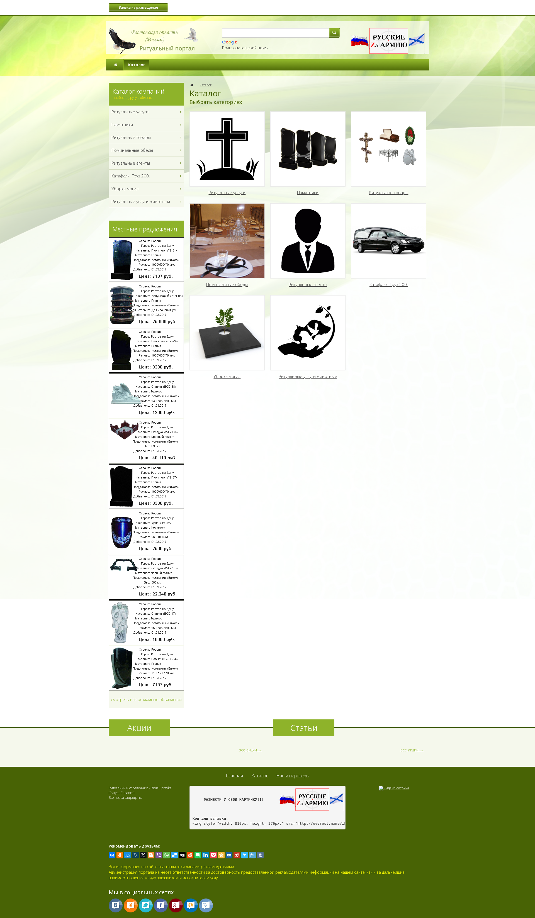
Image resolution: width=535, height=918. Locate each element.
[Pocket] (213, 855)
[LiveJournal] (135, 855)
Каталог (136, 64)
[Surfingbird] (244, 855)
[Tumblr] (260, 855)
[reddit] (190, 855)
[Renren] (229, 855)
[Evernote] (197, 855)
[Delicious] (174, 855)
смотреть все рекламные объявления (146, 699)
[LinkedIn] (205, 855)
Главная (234, 776)
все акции (248, 750)
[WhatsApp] (166, 855)
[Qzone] (221, 855)
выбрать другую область (133, 97)
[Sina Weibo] (237, 855)
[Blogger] (151, 855)
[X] (143, 855)
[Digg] (182, 855)
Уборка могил (124, 188)
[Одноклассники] (119, 855)
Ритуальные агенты (130, 163)
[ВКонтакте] (112, 855)
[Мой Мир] (127, 855)
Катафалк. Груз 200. (130, 176)
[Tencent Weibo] (252, 855)
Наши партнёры (292, 776)
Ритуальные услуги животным (140, 201)
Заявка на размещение (138, 7)
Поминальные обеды (132, 150)
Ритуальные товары (131, 137)
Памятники (122, 124)
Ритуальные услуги (130, 111)
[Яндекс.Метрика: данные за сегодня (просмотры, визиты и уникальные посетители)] (394, 788)
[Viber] (158, 855)
